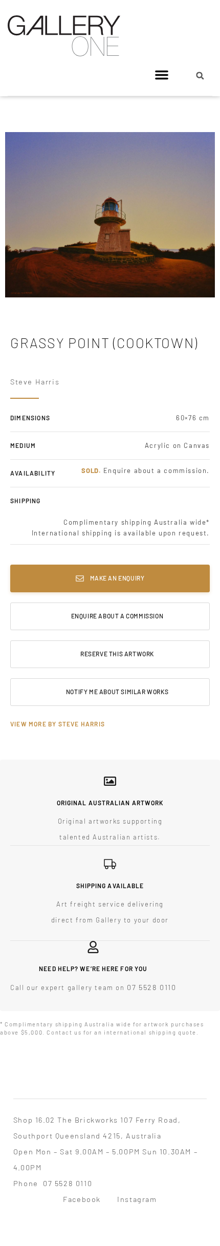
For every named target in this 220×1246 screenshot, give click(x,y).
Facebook (82, 1199)
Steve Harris (34, 381)
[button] (161, 74)
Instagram (137, 1199)
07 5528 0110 (151, 987)
